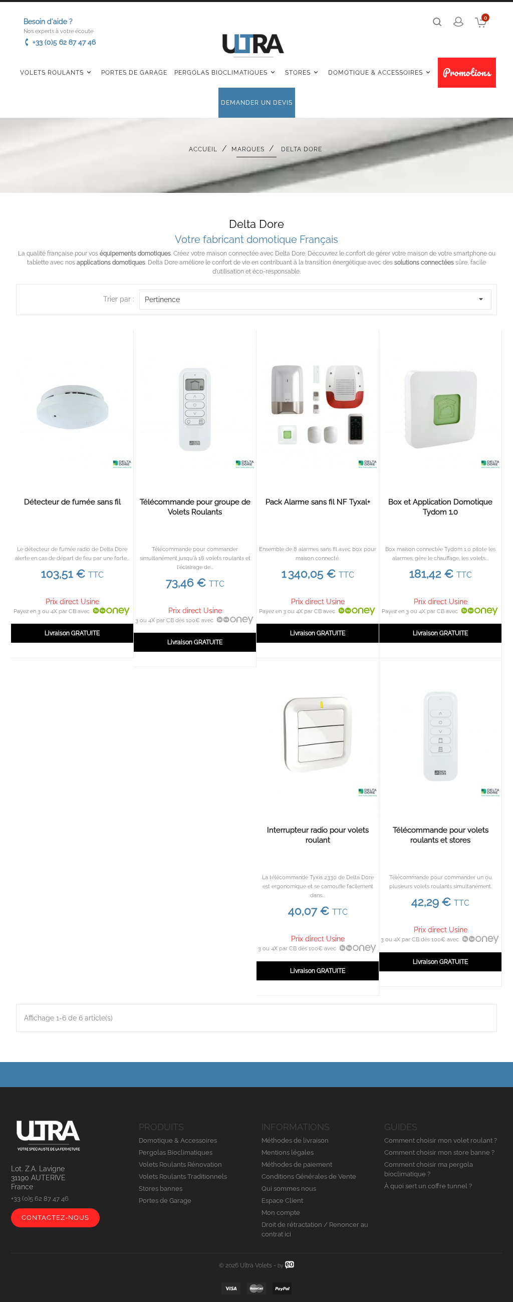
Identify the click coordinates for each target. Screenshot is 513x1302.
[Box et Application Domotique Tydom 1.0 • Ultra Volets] (440, 409)
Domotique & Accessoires (380, 72)
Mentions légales (288, 1152)
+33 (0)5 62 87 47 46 (64, 42)
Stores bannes (160, 1188)
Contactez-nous (55, 1217)
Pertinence (315, 299)
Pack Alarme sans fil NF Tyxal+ (318, 501)
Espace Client (282, 1200)
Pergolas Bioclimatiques (225, 72)
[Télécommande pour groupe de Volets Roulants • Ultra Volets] (195, 409)
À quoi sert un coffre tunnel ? (428, 1186)
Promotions (467, 72)
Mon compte (281, 1212)
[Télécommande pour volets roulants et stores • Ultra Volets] (440, 737)
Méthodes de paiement (297, 1164)
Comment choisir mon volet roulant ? (440, 1140)
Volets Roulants (56, 72)
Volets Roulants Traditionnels (183, 1176)
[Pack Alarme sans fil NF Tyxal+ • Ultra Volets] (317, 409)
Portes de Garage (134, 72)
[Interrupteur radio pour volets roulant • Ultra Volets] (317, 737)
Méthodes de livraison (295, 1140)
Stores (302, 72)
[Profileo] (290, 1264)
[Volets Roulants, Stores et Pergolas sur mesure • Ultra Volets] (253, 48)
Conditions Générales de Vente (309, 1176)
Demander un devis (257, 102)
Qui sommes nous (289, 1188)
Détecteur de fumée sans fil (72, 501)
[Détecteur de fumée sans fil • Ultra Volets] (72, 409)
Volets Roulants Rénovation (180, 1164)
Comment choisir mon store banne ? (439, 1152)
